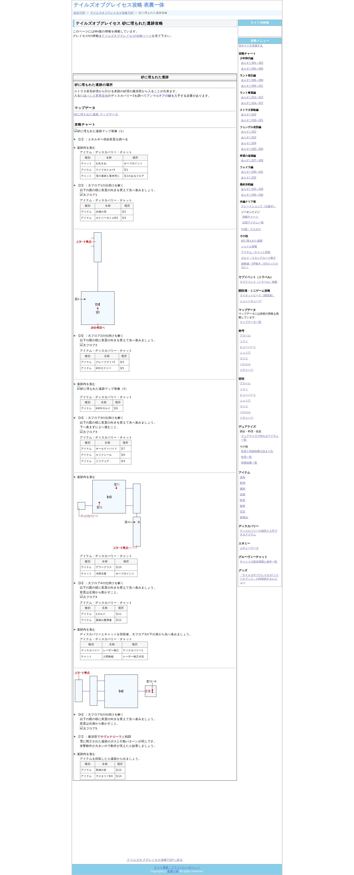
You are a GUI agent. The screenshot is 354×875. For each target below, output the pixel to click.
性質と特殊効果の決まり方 (257, 451)
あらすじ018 (248, 114)
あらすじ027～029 (252, 160)
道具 (242, 477)
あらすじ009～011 (252, 85)
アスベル (245, 335)
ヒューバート (248, 347)
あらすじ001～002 (252, 63)
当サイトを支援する (251, 45)
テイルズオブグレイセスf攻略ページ (127, 35)
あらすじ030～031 (252, 171)
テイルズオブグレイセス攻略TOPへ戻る (155, 859)
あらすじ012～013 (252, 97)
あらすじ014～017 (252, 103)
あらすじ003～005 (252, 68)
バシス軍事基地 (97, 95)
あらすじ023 (248, 137)
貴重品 (244, 517)
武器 (242, 494)
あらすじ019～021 (252, 120)
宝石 (242, 511)
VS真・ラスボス (251, 229)
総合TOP (79, 12)
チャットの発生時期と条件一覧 (258, 561)
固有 (242, 505)
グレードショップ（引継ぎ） (258, 206)
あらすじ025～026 (252, 149)
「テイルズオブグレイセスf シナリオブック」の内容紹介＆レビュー (259, 579)
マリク (244, 358)
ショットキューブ (250, 301)
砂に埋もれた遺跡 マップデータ (96, 114)
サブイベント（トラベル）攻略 (258, 281)
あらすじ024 (248, 143)
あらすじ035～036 (252, 194)
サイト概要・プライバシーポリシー (177, 867)
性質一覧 (246, 456)
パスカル (245, 364)
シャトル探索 (249, 246)
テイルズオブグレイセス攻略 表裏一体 (119, 5)
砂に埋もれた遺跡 (251, 240)
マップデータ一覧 (250, 322)
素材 (242, 488)
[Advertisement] (154, 57)
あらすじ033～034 (252, 189)
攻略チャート (250, 216)
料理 (242, 482)
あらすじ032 (248, 177)
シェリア (245, 352)
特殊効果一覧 (249, 462)
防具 (242, 500)
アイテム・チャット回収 (255, 252)
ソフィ (244, 341)
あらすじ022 (248, 131)
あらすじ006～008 (252, 80)
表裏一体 (173, 871)
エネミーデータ (249, 548)
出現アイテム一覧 (253, 222)
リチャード (246, 369)
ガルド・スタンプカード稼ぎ (258, 257)
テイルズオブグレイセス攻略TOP (112, 12)
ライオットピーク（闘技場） (257, 295)
